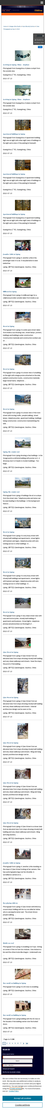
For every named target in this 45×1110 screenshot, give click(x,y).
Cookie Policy (14, 1091)
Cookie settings (16, 1089)
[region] (22, 1092)
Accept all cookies (22, 1098)
